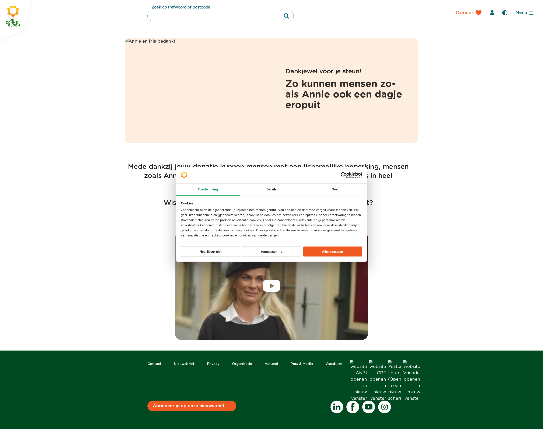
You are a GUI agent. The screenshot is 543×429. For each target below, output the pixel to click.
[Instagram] (384, 407)
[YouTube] (368, 407)
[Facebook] (352, 407)
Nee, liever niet (210, 251)
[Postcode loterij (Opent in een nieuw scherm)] (394, 381)
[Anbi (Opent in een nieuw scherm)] (358, 381)
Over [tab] (335, 189)
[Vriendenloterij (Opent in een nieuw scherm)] (411, 381)
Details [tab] (271, 189)
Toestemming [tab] (208, 189)
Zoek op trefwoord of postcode (181, 7)
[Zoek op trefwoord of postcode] (287, 16)
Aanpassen (269, 251)
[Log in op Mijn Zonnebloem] (492, 12)
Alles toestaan (332, 251)
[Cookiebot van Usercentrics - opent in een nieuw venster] (343, 175)
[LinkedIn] (336, 407)
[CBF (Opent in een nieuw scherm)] (377, 381)
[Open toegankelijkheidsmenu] (505, 12)
